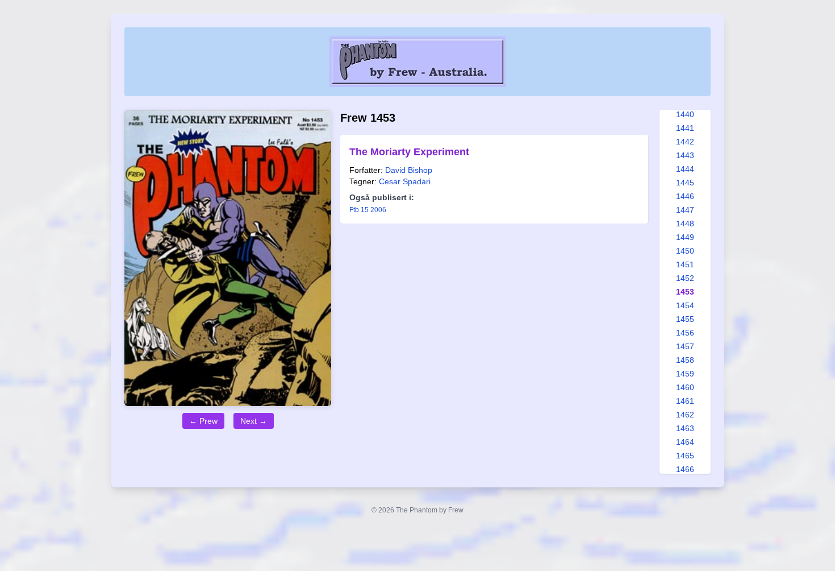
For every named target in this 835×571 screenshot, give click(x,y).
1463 (685, 428)
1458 (685, 360)
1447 (685, 209)
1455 (685, 319)
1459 (685, 373)
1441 (685, 128)
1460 (685, 387)
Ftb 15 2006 (367, 210)
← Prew (203, 420)
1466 (685, 469)
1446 (685, 196)
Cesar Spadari (405, 181)
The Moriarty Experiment (409, 152)
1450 (685, 250)
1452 (685, 278)
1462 (685, 414)
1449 (685, 237)
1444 (685, 168)
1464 (685, 441)
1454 (685, 305)
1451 (685, 264)
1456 (685, 332)
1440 (685, 114)
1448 (685, 223)
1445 (685, 182)
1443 (685, 155)
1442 (685, 141)
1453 (685, 291)
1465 (685, 455)
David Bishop (408, 170)
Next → (253, 420)
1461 (685, 401)
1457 (685, 346)
